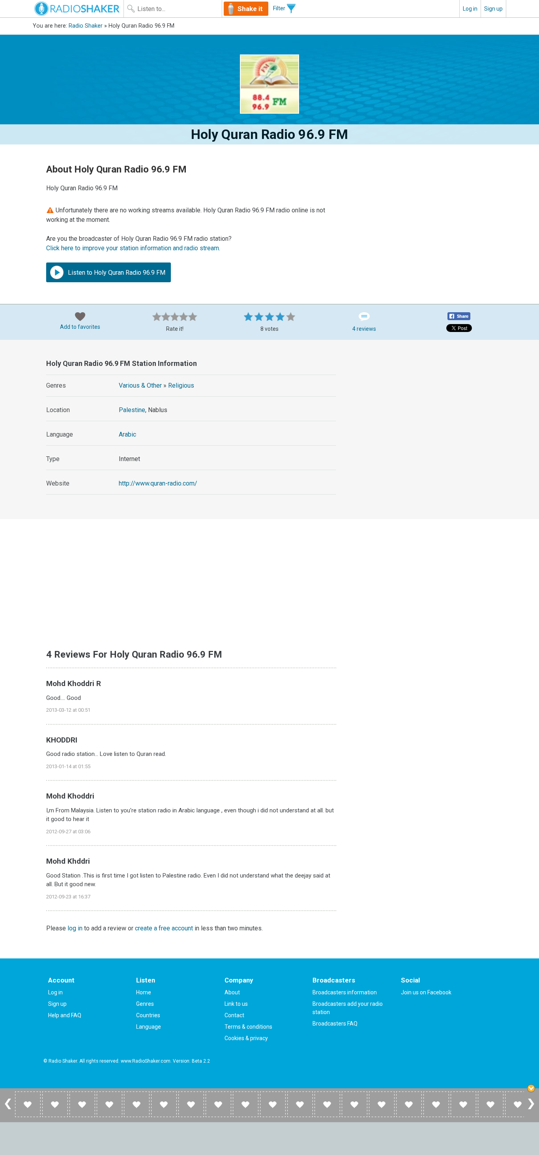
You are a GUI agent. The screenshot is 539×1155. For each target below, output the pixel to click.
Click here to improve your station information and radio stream (132, 248)
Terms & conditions (248, 1027)
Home (143, 992)
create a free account (164, 928)
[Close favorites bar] (531, 1088)
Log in (470, 9)
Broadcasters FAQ (335, 1023)
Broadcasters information (345, 992)
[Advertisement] (426, 405)
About (232, 992)
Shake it (250, 9)
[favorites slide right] (531, 1109)
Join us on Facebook (426, 992)
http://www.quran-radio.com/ (158, 483)
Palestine (132, 410)
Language (148, 1027)
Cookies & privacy (246, 1038)
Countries (148, 1015)
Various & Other (140, 385)
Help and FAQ (64, 1015)
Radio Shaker (86, 25)
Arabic (127, 434)
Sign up (493, 9)
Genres (145, 1004)
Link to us (236, 1004)
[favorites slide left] (8, 1109)
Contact (234, 1015)
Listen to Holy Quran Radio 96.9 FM (115, 272)
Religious (181, 385)
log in (74, 928)
